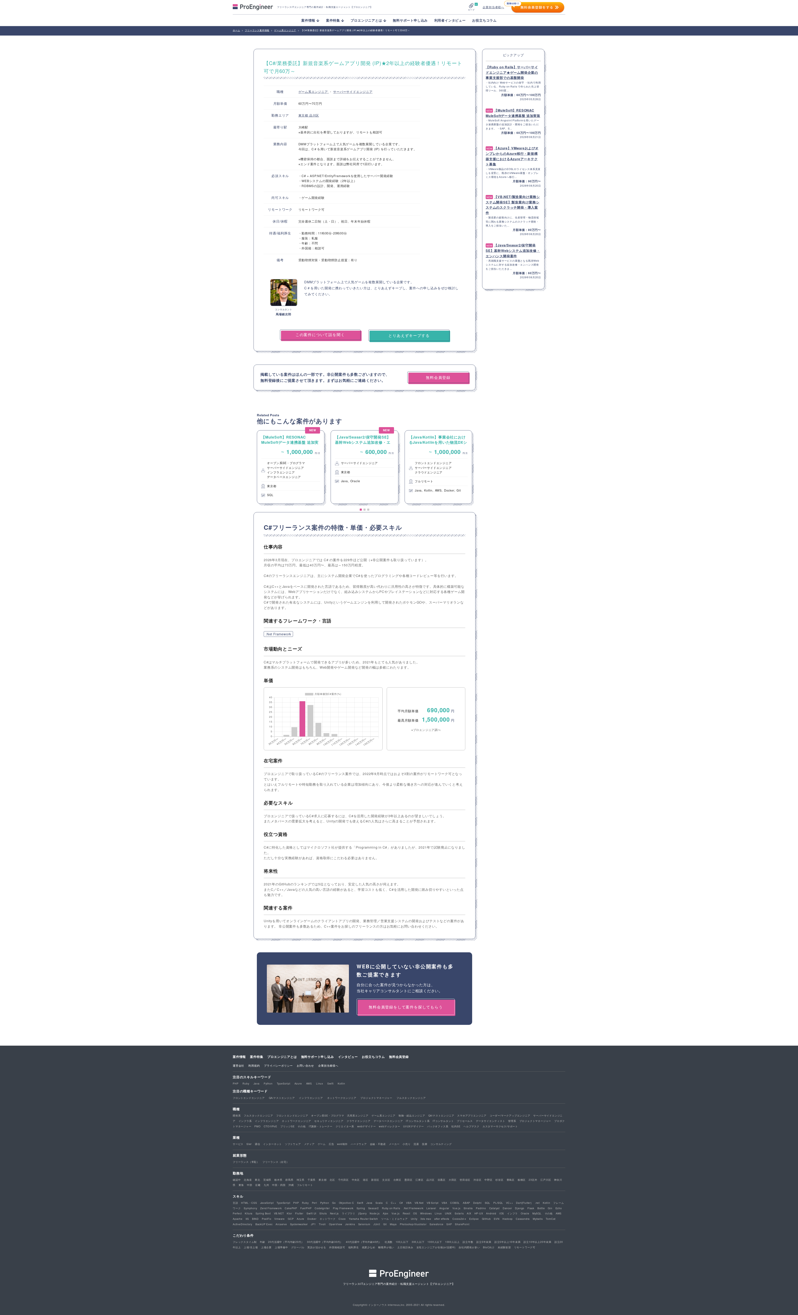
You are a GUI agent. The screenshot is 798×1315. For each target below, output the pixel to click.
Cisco (342, 1218)
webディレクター (389, 1126)
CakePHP (291, 1208)
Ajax (385, 1213)
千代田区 (343, 1179)
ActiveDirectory (242, 1224)
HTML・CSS (249, 1202)
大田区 (453, 1179)
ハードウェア (359, 1144)
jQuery (362, 1213)
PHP (235, 1083)
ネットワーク (328, 1218)
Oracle (525, 1213)
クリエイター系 (345, 1126)
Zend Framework (271, 1208)
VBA (408, 1202)
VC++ (509, 1202)
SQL (487, 1202)
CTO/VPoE (270, 1126)
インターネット (272, 1144)
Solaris (459, 1213)
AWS (309, 1083)
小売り (406, 1144)
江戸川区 (545, 1179)
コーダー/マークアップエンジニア (510, 1115)
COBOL (455, 1202)
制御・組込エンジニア (412, 1115)
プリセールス (465, 1121)
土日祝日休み (405, 1247)
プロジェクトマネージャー (376, 1097)
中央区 (356, 1179)
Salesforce (436, 1224)
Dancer (507, 1208)
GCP (291, 1218)
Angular (444, 1208)
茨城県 (267, 1179)
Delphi (477, 1202)
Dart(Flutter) (524, 1202)
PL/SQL (498, 1202)
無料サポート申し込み (410, 20)
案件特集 (256, 1056)
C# (401, 1202)
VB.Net (419, 1202)
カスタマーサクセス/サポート (500, 1126)
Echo (558, 1208)
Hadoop (507, 1218)
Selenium (364, 1224)
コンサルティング (441, 1144)
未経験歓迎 (504, 1247)
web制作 (342, 1144)
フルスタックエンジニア (411, 1097)
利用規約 (254, 1065)
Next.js (334, 1213)
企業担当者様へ (493, 7)
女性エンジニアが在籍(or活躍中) (436, 1247)
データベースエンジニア (388, 1121)
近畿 (258, 1185)
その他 (301, 1126)
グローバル (297, 1247)
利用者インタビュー (450, 20)
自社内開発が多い (469, 1247)
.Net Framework (278, 634)
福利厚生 (353, 1247)
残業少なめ (368, 1247)
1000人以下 (434, 1242)
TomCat (550, 1218)
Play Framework (343, 1208)
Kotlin (341, 1083)
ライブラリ (348, 1213)
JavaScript (267, 1202)
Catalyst (494, 1208)
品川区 (314, 115)
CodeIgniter (322, 1208)
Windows (426, 1213)
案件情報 (239, 1056)
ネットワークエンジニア (341, 1097)
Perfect (237, 1213)
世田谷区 (465, 1179)
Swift (330, 1083)
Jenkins (350, 1224)
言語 (235, 1202)
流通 (416, 1144)
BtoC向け (489, 1247)
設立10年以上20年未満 (537, 1242)
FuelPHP (306, 1208)
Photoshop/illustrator (413, 1224)
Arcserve (281, 1224)
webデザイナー (366, 1126)
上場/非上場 (251, 1247)
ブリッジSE (287, 1126)
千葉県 (311, 1179)
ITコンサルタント (443, 1121)
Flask (530, 1208)
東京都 (303, 115)
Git (385, 1224)
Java (257, 1083)
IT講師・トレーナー (320, 1126)
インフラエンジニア (311, 1097)
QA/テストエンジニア (282, 1097)
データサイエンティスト (490, 1121)
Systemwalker (299, 1224)
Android (491, 1213)
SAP (449, 1224)
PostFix (266, 1218)
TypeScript (283, 1083)
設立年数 (468, 1242)
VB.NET (279, 1213)
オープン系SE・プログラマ (327, 1115)
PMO (257, 1126)
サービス (238, 1144)
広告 (331, 1144)
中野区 (488, 1179)
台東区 (397, 1179)
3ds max (425, 1218)
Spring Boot (263, 1213)
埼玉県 (300, 1179)
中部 (249, 1185)
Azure (298, 1083)
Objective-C (346, 1202)
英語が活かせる (316, 1247)
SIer (249, 1144)
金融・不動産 (378, 1144)
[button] (361, 510)
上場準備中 (281, 1247)
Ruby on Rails (391, 1208)
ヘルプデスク (471, 1126)
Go (334, 1202)
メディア (309, 1144)
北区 (332, 1179)
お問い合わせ (305, 1065)
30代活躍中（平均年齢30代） (325, 1242)
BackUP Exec (264, 1224)
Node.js (375, 1213)
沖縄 (291, 1185)
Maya (393, 1224)
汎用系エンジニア (357, 1115)
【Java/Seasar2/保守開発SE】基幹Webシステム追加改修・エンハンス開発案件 (513, 250)
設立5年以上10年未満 (507, 1242)
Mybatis (538, 1218)
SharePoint (462, 1224)
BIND (255, 1218)
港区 (365, 1179)
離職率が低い (386, 1247)
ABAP (466, 1202)
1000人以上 (452, 1242)
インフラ (512, 1213)
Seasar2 (373, 1208)
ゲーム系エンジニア (313, 91)
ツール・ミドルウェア (394, 1218)
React (406, 1213)
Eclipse (474, 1218)
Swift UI (311, 1213)
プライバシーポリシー (278, 1065)
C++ (393, 1202)
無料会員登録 (399, 1056)
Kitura (248, 1213)
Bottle (541, 1208)
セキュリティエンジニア (329, 1121)
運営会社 (238, 1065)
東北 (257, 1179)
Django (519, 1208)
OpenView (335, 1224)
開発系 (237, 1115)
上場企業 (266, 1247)
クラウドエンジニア (359, 1121)
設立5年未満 (483, 1242)
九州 (266, 1185)
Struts (323, 1213)
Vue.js (456, 1208)
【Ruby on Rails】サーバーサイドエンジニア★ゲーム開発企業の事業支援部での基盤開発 (512, 72)
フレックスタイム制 (245, 1242)
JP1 (313, 1224)
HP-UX (478, 1213)
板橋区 (522, 1179)
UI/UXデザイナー (413, 1126)
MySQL (537, 1213)
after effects (441, 1218)
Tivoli (322, 1224)
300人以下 (418, 1242)
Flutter (299, 1213)
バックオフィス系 (437, 1126)
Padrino (481, 1208)
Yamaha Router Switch (363, 1218)
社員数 (389, 1242)
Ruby (246, 1083)
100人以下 (402, 1242)
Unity (414, 1218)
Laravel (431, 1208)
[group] (290, 467)
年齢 (262, 1242)
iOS (501, 1213)
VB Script (432, 1202)
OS (415, 1213)
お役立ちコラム (484, 20)
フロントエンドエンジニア (249, 1097)
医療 (424, 1144)
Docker (311, 1218)
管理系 (512, 1121)
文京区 (386, 1179)
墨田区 (408, 1179)
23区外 (533, 1179)
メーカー (394, 1144)
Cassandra (523, 1218)
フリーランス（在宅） (275, 1161)
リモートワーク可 (524, 1247)
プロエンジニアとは (282, 1056)
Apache (238, 1218)
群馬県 (289, 1179)
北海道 (248, 1179)
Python (268, 1083)
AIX (469, 1213)
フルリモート (305, 1185)
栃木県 (278, 1179)
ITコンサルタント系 (418, 1121)
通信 (257, 1144)
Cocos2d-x (459, 1218)
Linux (319, 1083)
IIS (247, 1218)
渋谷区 (477, 1179)
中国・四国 (278, 1185)
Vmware (279, 1218)
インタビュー (348, 1056)
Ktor (289, 1213)
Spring (361, 1208)
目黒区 (442, 1179)
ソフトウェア (293, 1144)
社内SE (455, 1126)
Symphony (250, 1208)
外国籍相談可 (337, 1247)
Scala (379, 1202)
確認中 (237, 1179)
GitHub (486, 1218)
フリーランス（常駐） (246, 1161)
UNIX (448, 1213)
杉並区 (499, 1179)
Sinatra (468, 1208)
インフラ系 (245, 1121)
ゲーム (322, 1144)
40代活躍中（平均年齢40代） (364, 1242)
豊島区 (511, 1179)
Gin (550, 1208)
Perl (314, 1202)
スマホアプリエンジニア (471, 1115)
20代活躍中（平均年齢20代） (286, 1242)
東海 (241, 1185)
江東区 (419, 1179)
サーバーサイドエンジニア (353, 91)
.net (537, 1202)
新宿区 (375, 1179)
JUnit (376, 1224)
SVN (496, 1218)
